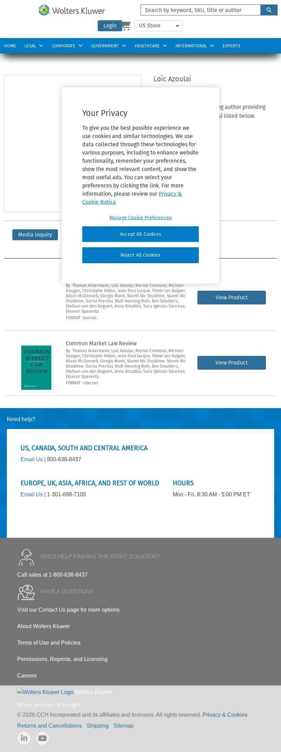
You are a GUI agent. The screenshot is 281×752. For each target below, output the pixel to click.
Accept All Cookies (140, 234)
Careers (27, 676)
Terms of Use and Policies (49, 643)
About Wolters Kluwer (43, 626)
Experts (231, 45)
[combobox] (198, 10)
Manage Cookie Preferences (140, 217)
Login (110, 25)
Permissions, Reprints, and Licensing (62, 659)
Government (105, 45)
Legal (30, 45)
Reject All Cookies (141, 255)
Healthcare (147, 45)
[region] (140, 185)
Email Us (32, 459)
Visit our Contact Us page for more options (68, 610)
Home (10, 45)
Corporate (63, 45)
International (191, 45)
